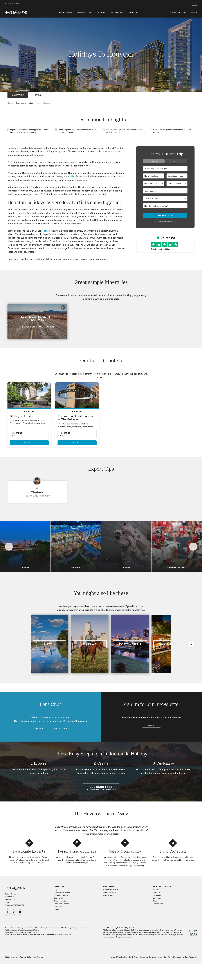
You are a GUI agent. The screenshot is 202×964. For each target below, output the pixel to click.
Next (193, 546)
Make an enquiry (109, 895)
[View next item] (191, 644)
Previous (9, 546)
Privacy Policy (162, 957)
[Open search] (194, 3)
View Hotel (29, 443)
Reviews (101, 12)
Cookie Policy (133, 957)
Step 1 (154, 161)
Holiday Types (84, 12)
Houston (46, 103)
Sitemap (57, 909)
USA (31, 103)
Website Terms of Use (190, 957)
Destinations (65, 12)
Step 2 (176, 161)
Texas (38, 103)
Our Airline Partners (61, 895)
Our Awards (157, 895)
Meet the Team (158, 904)
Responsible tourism (110, 890)
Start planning (61, 729)
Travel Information (60, 901)
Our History (157, 898)
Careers (155, 901)
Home (10, 103)
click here (35, 930)
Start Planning (190, 12)
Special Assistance (110, 892)
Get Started (164, 215)
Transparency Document (148, 957)
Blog (55, 890)
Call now (38, 729)
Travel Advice (58, 898)
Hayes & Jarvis (16, 12)
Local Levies (58, 906)
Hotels (37, 95)
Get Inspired (117, 12)
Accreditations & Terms (62, 892)
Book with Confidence (62, 904)
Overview (18, 95)
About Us (133, 12)
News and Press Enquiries (118, 957)
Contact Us (157, 892)
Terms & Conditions (174, 957)
